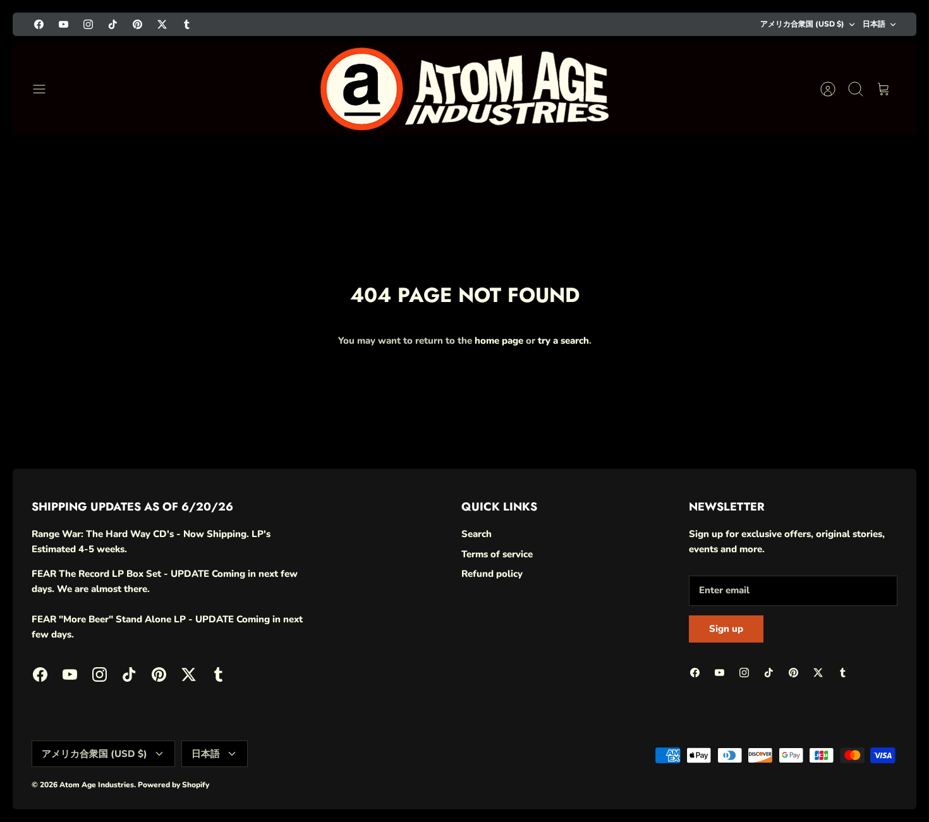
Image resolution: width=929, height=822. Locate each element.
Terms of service (497, 554)
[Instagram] (88, 24)
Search (476, 534)
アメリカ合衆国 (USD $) (802, 24)
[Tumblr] (186, 24)
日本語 (874, 24)
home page (499, 340)
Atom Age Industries (96, 785)
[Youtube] (63, 24)
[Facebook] (39, 24)
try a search (563, 340)
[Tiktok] (112, 24)
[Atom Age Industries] (464, 88)
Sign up (726, 628)
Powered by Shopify (173, 785)
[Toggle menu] (45, 89)
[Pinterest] (137, 24)
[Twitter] (162, 24)
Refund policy (492, 573)
